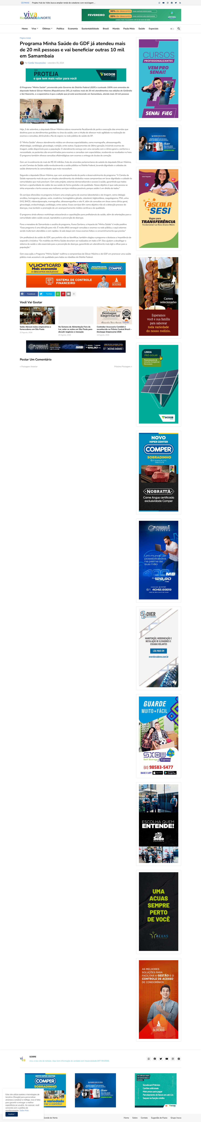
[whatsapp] (159, 3)
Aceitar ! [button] (11, 1114)
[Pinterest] (63, 294)
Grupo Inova (176, 1118)
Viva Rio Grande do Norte (46, 1118)
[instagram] (167, 3)
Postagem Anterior (29, 366)
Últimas (46, 28)
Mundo (116, 28)
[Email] (68, 294)
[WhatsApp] (58, 294)
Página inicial (25, 38)
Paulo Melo (129, 28)
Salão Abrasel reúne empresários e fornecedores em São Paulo (35, 328)
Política (60, 28)
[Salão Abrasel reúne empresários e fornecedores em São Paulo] (37, 315)
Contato (144, 1118)
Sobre (134, 1118)
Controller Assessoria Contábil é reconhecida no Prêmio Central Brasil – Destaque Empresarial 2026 (114, 329)
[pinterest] (179, 1059)
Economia (73, 28)
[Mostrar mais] (74, 294)
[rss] (180, 3)
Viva (34, 28)
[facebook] (172, 3)
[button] (172, 28)
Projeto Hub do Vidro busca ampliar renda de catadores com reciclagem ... (63, 3)
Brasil (106, 28)
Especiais (153, 28)
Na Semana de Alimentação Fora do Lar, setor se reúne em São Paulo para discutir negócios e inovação (75, 329)
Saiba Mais (24, 1110)
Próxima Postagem (122, 366)
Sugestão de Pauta (159, 1118)
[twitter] (176, 3)
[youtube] (163, 3)
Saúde (142, 28)
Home (25, 28)
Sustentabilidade (90, 28)
